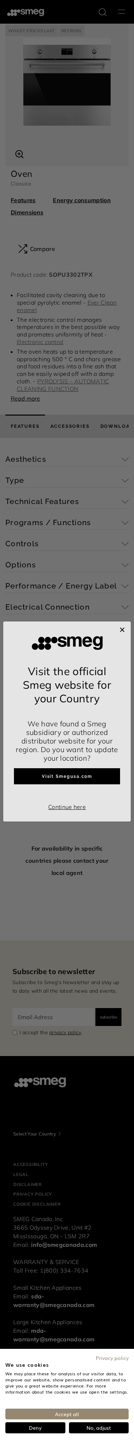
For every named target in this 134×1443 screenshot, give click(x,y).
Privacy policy (112, 1357)
